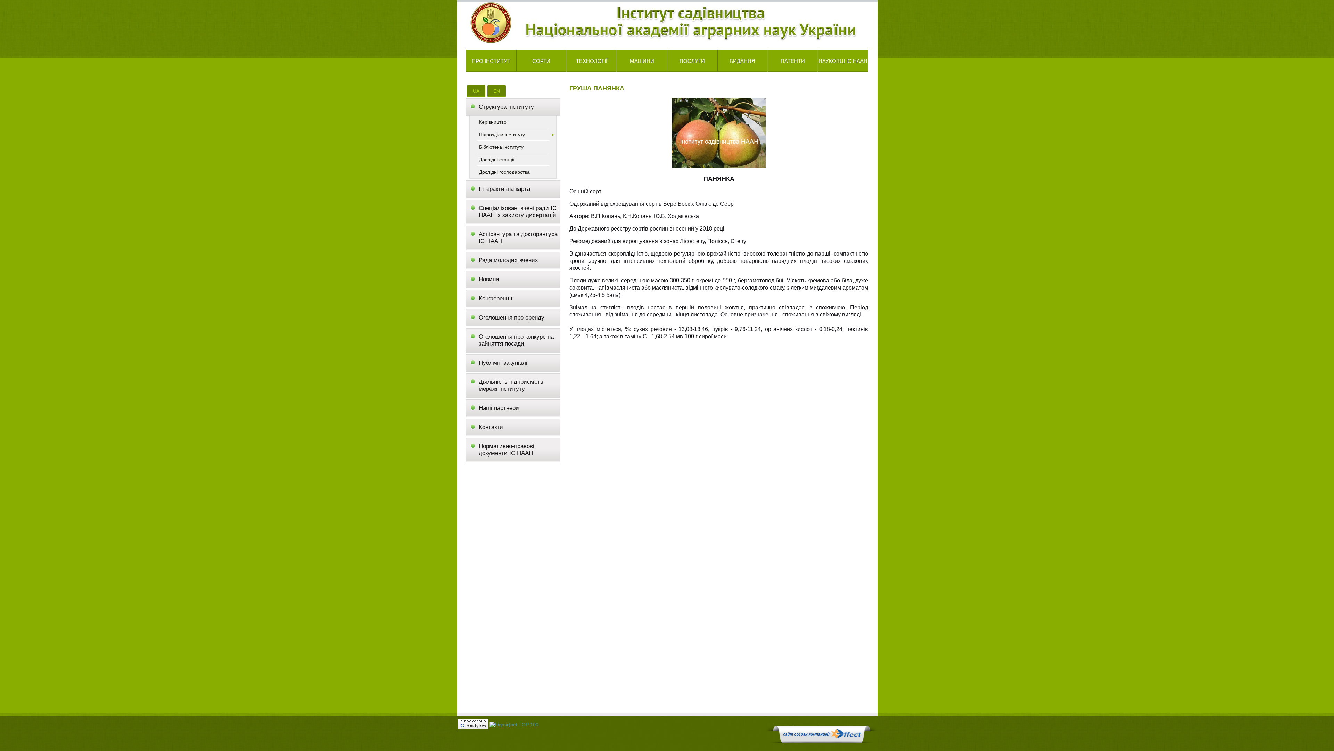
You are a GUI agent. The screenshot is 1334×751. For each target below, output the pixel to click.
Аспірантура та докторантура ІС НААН (518, 237)
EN (496, 91)
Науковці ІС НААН (842, 61)
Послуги (692, 61)
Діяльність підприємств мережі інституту (511, 385)
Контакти (491, 427)
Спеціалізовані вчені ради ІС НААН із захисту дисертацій (518, 211)
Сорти (541, 61)
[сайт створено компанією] (822, 741)
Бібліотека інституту (501, 147)
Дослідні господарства (504, 172)
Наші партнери (499, 408)
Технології (591, 61)
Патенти (793, 61)
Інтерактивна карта (504, 189)
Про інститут (491, 61)
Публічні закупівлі (503, 363)
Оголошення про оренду (511, 317)
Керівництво (493, 122)
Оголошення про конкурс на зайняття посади (516, 340)
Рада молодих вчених (508, 260)
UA (476, 91)
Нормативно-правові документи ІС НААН (506, 450)
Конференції (495, 298)
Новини (489, 279)
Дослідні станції (496, 159)
